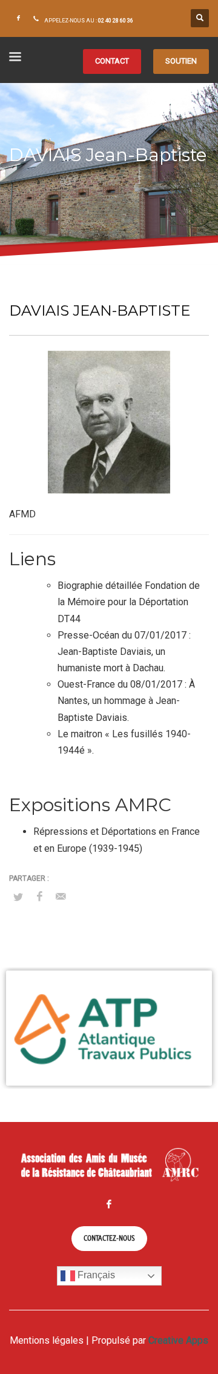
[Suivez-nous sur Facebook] (18, 18)
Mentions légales (47, 1340)
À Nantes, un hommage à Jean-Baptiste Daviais (126, 701)
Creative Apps (178, 1340)
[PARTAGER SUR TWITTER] (18, 897)
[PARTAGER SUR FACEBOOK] (39, 897)
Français (95, 1275)
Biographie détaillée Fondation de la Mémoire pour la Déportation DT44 (129, 602)
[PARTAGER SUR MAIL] (60, 897)
